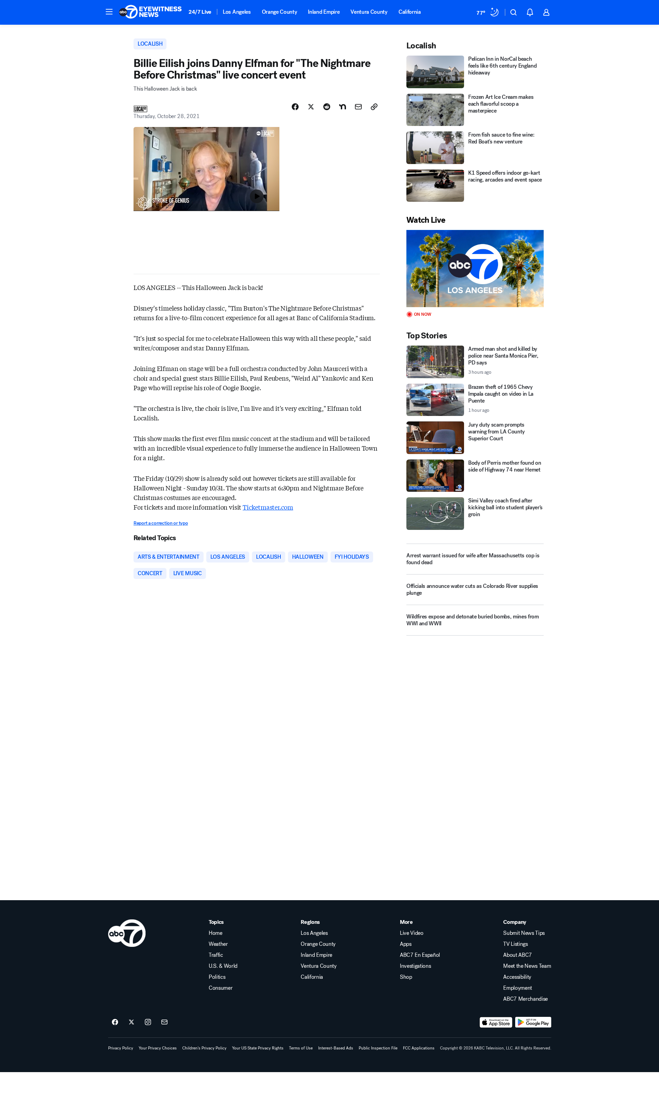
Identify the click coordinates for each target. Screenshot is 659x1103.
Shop (406, 977)
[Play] (475, 268)
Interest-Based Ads (335, 1048)
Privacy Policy (120, 1048)
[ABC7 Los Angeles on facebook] (115, 1022)
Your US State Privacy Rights (258, 1048)
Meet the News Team (527, 966)
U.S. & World (223, 966)
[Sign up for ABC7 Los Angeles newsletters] (164, 1022)
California (409, 11)
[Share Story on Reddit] (327, 107)
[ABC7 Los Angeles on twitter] (131, 1022)
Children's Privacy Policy (204, 1048)
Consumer (220, 988)
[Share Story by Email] (358, 107)
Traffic (216, 955)
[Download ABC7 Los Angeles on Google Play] (533, 1022)
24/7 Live (199, 11)
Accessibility (517, 977)
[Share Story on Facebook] (295, 107)
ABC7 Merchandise (525, 999)
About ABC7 (517, 955)
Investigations (415, 966)
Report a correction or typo (161, 523)
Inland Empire (323, 11)
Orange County (279, 11)
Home (215, 933)
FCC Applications (419, 1048)
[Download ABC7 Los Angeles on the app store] (495, 1022)
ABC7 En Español (420, 955)
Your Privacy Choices (158, 1048)
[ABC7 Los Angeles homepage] (150, 12)
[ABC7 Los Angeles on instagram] (148, 1022)
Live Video (412, 933)
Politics (217, 977)
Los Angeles (237, 11)
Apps (406, 944)
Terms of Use (301, 1048)
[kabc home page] (127, 933)
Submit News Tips (524, 933)
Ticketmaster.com (268, 506)
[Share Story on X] (311, 107)
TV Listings (515, 944)
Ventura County (369, 11)
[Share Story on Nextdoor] (342, 107)
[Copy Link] (374, 107)
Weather (218, 944)
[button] (109, 12)
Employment (517, 988)
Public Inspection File (378, 1048)
